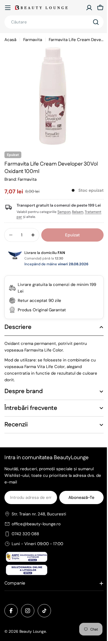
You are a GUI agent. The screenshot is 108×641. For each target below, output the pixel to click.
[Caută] (95, 22)
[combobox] (54, 22)
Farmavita (32, 39)
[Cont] (89, 7)
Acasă (10, 39)
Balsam (77, 212)
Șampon (64, 212)
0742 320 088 (25, 539)
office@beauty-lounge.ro (36, 529)
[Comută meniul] (7, 7)
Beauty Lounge (32, 636)
